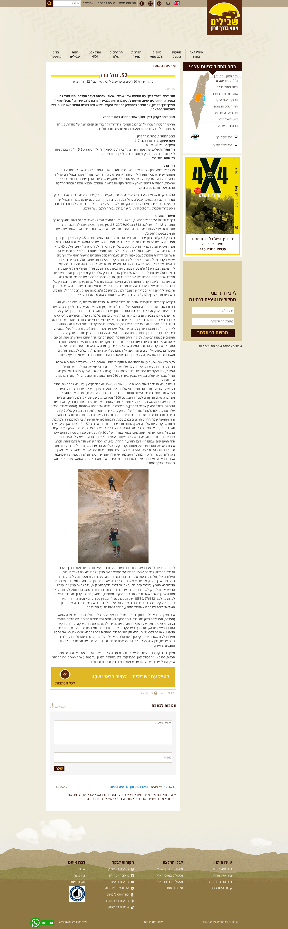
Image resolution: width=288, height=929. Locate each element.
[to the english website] (177, 3)
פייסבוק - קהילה (119, 876)
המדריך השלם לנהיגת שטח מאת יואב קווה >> (212, 244)
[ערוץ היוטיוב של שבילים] (159, 3)
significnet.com (67, 922)
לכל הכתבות (65, 683)
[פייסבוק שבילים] (141, 3)
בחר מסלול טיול (222, 869)
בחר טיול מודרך (222, 876)
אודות (81, 869)
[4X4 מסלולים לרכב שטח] (212, 196)
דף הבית (171, 66)
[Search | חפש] (49, 3)
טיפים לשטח (175, 888)
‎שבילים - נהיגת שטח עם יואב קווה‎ (220, 346)
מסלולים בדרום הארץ (170, 882)
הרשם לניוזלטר (212, 333)
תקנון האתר (77, 882)
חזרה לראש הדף (58, 707)
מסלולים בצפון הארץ (170, 869)
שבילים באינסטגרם (117, 901)
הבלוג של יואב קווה (117, 888)
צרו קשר (88, 3)
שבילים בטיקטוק (119, 907)
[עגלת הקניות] (168, 3)
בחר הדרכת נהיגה (220, 882)
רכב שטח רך (224, 137)
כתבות (159, 66)
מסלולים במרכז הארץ (170, 876)
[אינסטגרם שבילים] (150, 3)
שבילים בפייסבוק (119, 869)
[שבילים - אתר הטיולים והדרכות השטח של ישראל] (224, 17)
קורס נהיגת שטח (221, 888)
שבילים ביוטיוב (120, 882)
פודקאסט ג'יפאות (118, 894)
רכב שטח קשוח (222, 145)
